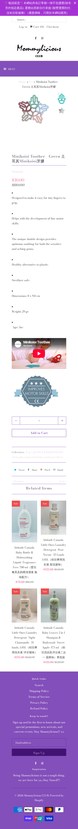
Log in (23, 27)
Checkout (53, 27)
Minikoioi (17, 171)
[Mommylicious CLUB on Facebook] (35, 38)
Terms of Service (39, 697)
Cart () (38, 27)
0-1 (27, 452)
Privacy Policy (39, 703)
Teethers (58, 457)
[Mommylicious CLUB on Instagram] (42, 38)
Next (62, 481)
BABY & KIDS (42, 452)
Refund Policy (39, 708)
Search (39, 685)
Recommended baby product (36, 457)
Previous (18, 481)
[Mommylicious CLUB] (39, 51)
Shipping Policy (39, 691)
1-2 (32, 452)
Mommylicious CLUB (36, 795)
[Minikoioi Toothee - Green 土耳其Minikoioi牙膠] (33, 109)
